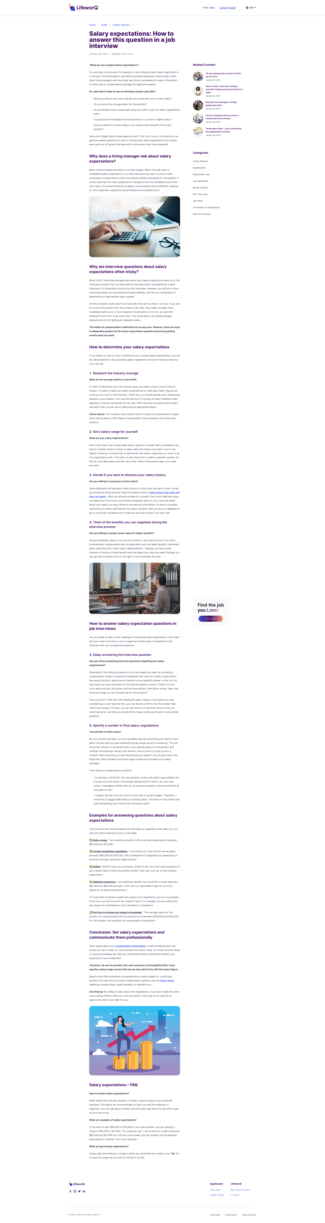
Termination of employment (206, 207)
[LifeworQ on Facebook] (70, 1191)
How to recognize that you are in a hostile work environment (222, 117)
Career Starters (121, 25)
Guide (104, 25)
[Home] (84, 7)
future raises (167, 980)
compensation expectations (130, 946)
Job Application (200, 181)
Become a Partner (240, 1190)
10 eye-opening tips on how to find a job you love (223, 75)
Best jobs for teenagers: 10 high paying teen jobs (221, 103)
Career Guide (227, 7)
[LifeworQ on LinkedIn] (84, 1191)
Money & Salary (200, 187)
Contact (235, 1195)
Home (92, 25)
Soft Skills (198, 201)
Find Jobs (208, 7)
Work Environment (202, 214)
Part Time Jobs (200, 194)
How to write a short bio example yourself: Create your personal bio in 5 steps (224, 89)
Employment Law (201, 174)
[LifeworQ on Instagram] (75, 1191)
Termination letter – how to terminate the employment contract (223, 130)
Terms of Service (249, 1214)
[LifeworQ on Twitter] (79, 1191)
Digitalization (199, 167)
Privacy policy (231, 1214)
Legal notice (215, 1214)
